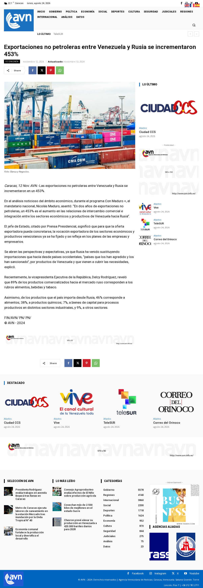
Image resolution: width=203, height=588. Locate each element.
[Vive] (145, 209)
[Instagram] (150, 573)
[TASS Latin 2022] (159, 546)
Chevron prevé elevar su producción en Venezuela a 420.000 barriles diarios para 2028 (80, 525)
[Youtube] (185, 573)
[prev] (190, 34)
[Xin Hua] (185, 546)
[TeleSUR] (145, 224)
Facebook (138, 573)
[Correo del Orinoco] (145, 240)
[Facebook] (181, 3)
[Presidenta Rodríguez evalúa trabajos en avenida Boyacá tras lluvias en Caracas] (8, 491)
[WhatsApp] (60, 70)
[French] (192, 5)
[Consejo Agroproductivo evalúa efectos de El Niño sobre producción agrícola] (57, 491)
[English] (187, 5)
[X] (42, 70)
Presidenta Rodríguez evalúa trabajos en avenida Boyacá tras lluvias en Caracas (31, 494)
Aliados (143, 128)
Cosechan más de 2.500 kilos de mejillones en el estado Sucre (78, 507)
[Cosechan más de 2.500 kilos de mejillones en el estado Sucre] (57, 506)
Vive (156, 207)
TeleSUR (159, 223)
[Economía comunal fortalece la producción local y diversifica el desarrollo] (8, 531)
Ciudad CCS (147, 132)
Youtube (194, 573)
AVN (56, 34)
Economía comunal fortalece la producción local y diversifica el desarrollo (29, 534)
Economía (12, 61)
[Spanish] (197, 5)
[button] (194, 25)
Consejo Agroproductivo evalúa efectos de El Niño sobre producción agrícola (80, 492)
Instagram (160, 573)
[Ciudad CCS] (169, 107)
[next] (196, 34)
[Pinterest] (51, 70)
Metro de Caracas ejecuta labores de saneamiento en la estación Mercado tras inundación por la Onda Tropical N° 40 (31, 514)
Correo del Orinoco (68, 34)
